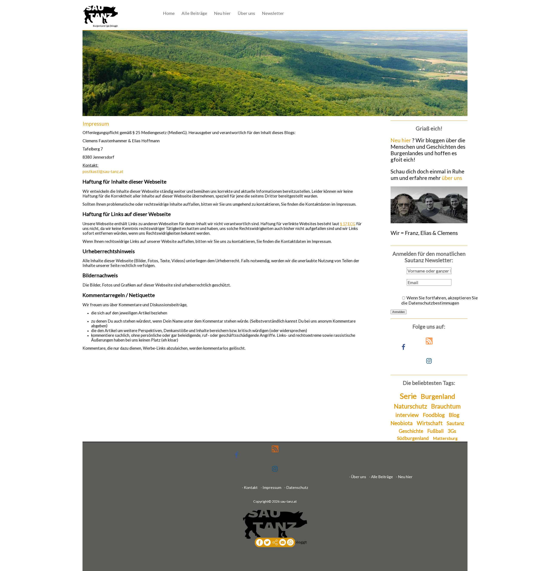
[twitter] (267, 542)
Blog (454, 415)
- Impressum (271, 487)
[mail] (282, 542)
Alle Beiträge (194, 13)
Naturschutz (410, 406)
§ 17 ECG (347, 223)
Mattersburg (445, 438)
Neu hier (222, 13)
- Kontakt (250, 487)
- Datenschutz (296, 487)
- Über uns (357, 476)
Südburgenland (413, 438)
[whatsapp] (290, 542)
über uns (452, 178)
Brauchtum (446, 406)
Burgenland (438, 396)
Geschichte (411, 431)
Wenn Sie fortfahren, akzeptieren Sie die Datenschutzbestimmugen (439, 300)
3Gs (452, 431)
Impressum (95, 123)
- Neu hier (404, 476)
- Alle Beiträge (381, 476)
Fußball (435, 431)
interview (407, 415)
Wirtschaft (430, 423)
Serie (408, 395)
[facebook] (259, 542)
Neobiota (402, 423)
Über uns (246, 13)
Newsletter (273, 13)
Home (169, 13)
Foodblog (434, 415)
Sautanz (455, 423)
